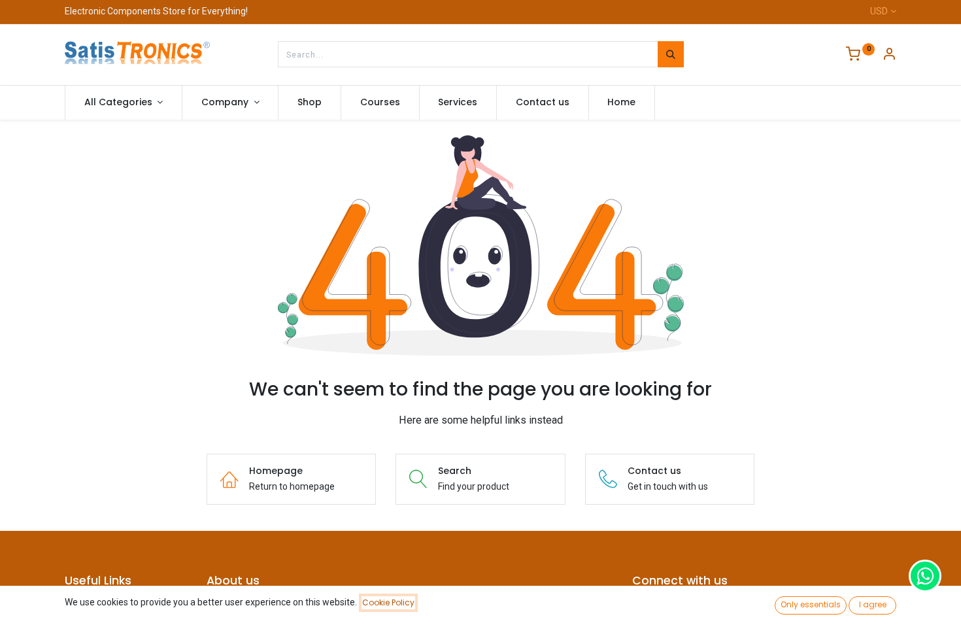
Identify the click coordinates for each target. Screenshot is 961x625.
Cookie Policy (388, 602)
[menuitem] (309, 103)
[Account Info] (889, 55)
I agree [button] (872, 604)
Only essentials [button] (811, 604)
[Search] (671, 54)
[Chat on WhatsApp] (925, 576)
